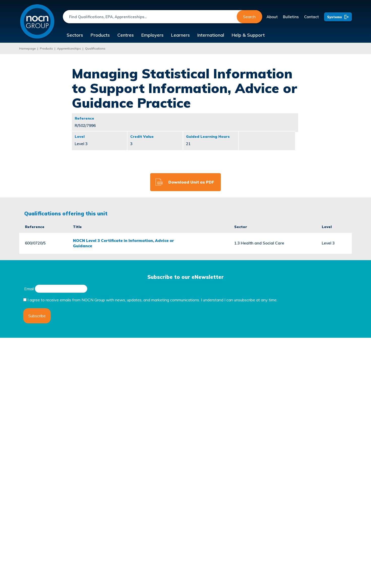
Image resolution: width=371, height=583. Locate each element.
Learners (180, 35)
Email (29, 288)
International (210, 35)
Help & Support (248, 35)
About (272, 16)
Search (249, 16)
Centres (125, 35)
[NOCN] (37, 22)
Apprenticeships (69, 48)
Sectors (75, 35)
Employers (152, 35)
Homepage (27, 48)
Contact (311, 16)
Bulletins (291, 16)
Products (100, 35)
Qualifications (95, 48)
